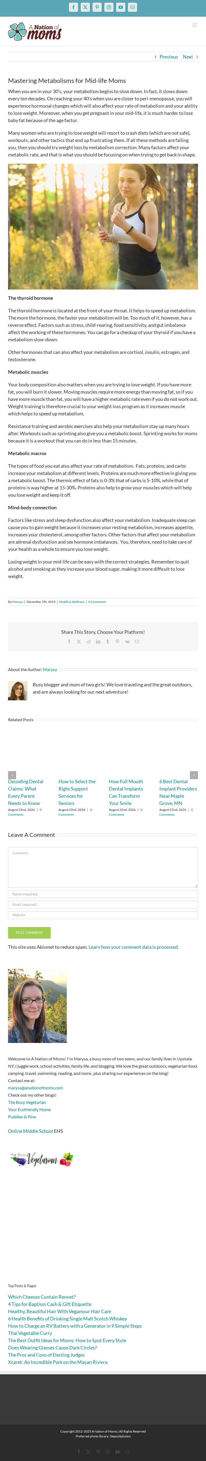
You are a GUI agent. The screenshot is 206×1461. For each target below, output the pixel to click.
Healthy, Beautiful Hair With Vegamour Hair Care (59, 1311)
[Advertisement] (103, 1233)
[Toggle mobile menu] (195, 25)
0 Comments (97, 602)
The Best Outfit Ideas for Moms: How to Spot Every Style (67, 1340)
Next (188, 57)
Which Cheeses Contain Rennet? (42, 1297)
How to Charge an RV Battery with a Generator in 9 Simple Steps (75, 1326)
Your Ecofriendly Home (29, 1109)
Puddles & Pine (22, 1116)
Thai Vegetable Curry (30, 1333)
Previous (169, 57)
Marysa (17, 602)
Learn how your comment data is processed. (134, 947)
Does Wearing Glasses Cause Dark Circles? (52, 1347)
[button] (12, 775)
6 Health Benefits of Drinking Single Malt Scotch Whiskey (67, 1318)
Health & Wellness (71, 602)
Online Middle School (30, 1131)
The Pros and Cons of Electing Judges (46, 1355)
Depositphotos (120, 1436)
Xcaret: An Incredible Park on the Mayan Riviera (58, 1362)
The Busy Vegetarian (27, 1102)
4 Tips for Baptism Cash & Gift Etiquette (49, 1304)
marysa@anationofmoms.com (35, 1087)
